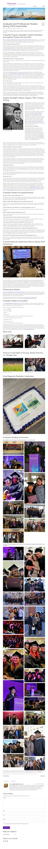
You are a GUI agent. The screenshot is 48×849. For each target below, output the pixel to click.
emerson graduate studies (6, 773)
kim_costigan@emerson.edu (8, 28)
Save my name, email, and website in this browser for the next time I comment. (16, 823)
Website (4, 819)
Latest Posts (13, 781)
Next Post (42, 776)
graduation (23, 773)
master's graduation (28, 773)
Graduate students (19, 773)
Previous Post (6, 776)
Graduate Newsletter (13, 773)
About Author (6, 781)
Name (4, 810)
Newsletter (18, 28)
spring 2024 (36, 773)
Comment (4, 797)
